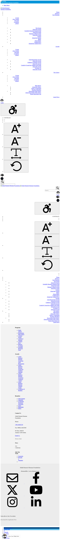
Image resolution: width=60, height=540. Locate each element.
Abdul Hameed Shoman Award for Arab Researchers (21, 360)
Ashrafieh (20, 400)
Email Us (17, 435)
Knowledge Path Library (21, 333)
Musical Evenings (20, 345)
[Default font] (16, 166)
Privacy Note (18, 438)
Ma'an (19, 408)
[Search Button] (2, 181)
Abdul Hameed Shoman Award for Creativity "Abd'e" (20, 377)
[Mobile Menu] (58, 273)
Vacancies (20, 456)
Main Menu (7, 5)
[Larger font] (16, 129)
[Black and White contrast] (58, 219)
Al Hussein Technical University (21, 403)
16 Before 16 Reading (21, 389)
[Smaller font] (16, 141)
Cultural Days (20, 342)
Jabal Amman (21, 398)
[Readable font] (16, 154)
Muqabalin (21, 407)
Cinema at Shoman (20, 339)
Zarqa (19, 405)
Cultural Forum (20, 336)
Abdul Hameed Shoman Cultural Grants (20, 384)
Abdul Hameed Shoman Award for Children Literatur (20, 368)
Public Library (20, 331)
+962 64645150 (19, 424)
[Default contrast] (4, 119)
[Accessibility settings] (13, 109)
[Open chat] (4, 535)
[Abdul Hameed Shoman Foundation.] (6, 9)
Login (2, 102)
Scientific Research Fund (20, 348)
